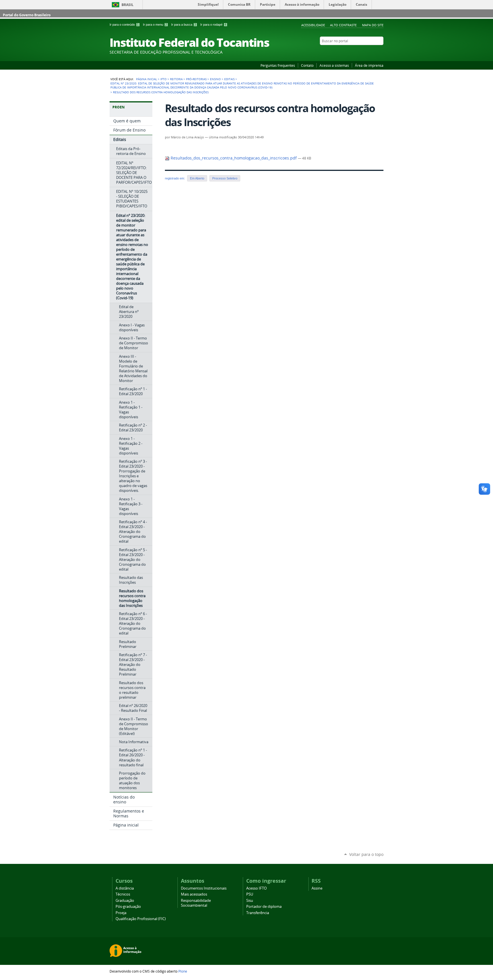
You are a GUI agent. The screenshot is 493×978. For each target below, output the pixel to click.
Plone (182, 971)
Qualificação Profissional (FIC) (141, 918)
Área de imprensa (369, 65)
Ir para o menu (155, 24)
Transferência (257, 912)
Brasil (128, 4)
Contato (307, 65)
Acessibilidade (313, 25)
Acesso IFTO (256, 888)
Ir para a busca (183, 24)
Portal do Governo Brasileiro (26, 15)
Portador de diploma (264, 906)
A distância (125, 888)
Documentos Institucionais (204, 888)
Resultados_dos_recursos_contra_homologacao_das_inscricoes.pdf (233, 158)
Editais (229, 79)
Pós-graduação (128, 906)
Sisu (249, 900)
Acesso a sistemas (334, 65)
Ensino (215, 79)
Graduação (125, 900)
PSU (249, 894)
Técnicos (123, 894)
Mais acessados (194, 894)
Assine (317, 888)
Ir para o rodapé (213, 24)
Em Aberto (197, 178)
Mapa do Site (372, 25)
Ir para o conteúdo (124, 24)
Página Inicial (146, 79)
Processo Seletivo (224, 178)
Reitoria (176, 79)
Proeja (121, 912)
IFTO (163, 79)
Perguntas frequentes (277, 65)
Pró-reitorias (196, 79)
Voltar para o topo (366, 854)
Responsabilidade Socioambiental (196, 903)
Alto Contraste (343, 25)
